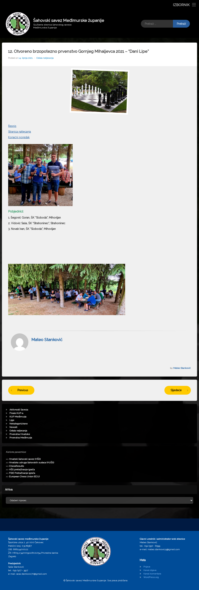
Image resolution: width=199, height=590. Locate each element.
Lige (12, 420)
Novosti (13, 427)
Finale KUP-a (16, 413)
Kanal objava (149, 570)
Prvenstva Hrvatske (20, 434)
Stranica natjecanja (19, 131)
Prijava (146, 566)
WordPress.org (151, 577)
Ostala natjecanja (45, 58)
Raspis (12, 126)
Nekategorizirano (19, 423)
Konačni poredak (19, 137)
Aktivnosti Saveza (19, 409)
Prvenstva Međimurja (21, 437)
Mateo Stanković (47, 339)
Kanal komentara (152, 573)
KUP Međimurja (18, 416)
